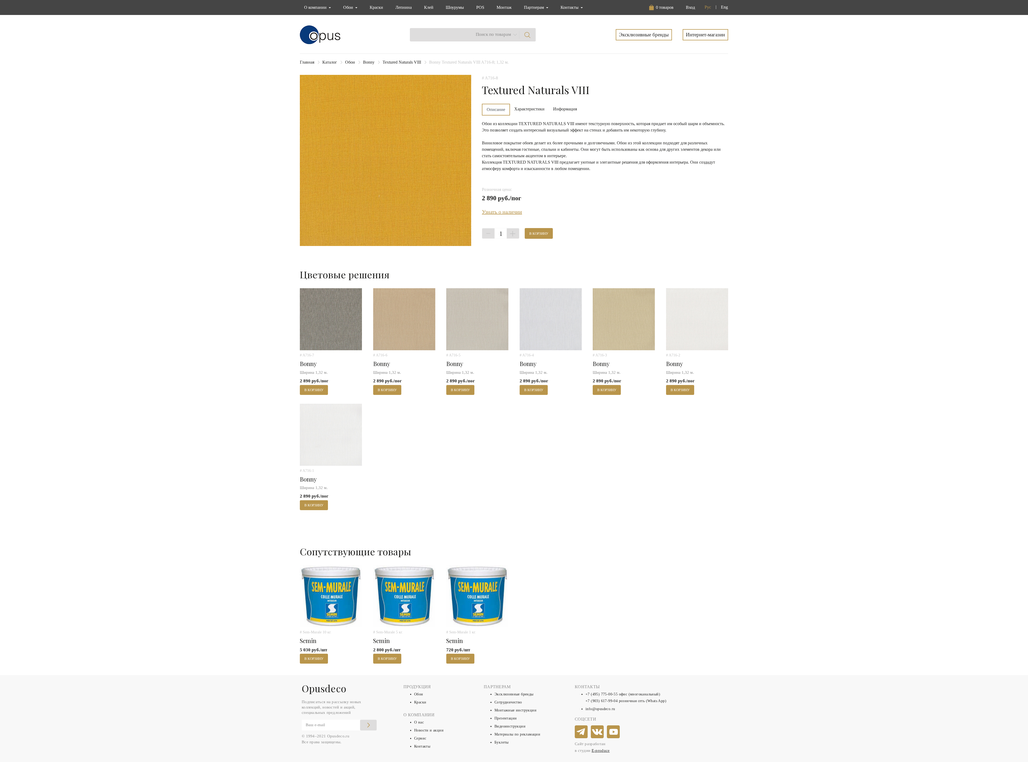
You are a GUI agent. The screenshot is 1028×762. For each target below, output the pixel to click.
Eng (724, 7)
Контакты (422, 746)
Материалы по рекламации (517, 734)
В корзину (538, 234)
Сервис (420, 738)
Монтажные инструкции (515, 710)
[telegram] (581, 732)
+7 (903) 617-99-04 (601, 701)
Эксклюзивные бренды (644, 34)
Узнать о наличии (502, 212)
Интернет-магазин (705, 34)
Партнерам (534, 7)
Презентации (505, 718)
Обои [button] (348, 7)
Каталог (329, 62)
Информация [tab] (565, 109)
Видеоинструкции (510, 726)
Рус (708, 7)
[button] (662, 7)
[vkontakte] (597, 732)
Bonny (369, 62)
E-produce (601, 750)
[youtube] (613, 732)
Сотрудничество (508, 702)
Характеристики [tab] (529, 109)
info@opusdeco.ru (600, 709)
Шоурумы (455, 7)
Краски (376, 7)
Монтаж (504, 7)
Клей (428, 7)
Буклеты (501, 742)
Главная (307, 62)
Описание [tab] (496, 109)
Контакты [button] (570, 7)
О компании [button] (316, 7)
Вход (690, 7)
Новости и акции (429, 730)
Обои (350, 62)
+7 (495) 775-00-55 (601, 694)
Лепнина (403, 7)
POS (480, 7)
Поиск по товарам (493, 34)
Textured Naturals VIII (402, 62)
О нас (419, 722)
